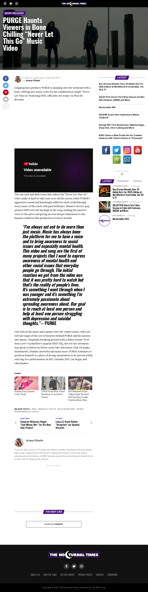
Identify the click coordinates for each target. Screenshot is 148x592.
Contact (100, 574)
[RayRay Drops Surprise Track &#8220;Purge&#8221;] (26, 383)
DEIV (35, 409)
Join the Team (50, 574)
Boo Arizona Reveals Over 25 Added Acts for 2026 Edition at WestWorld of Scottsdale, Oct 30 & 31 (121, 87)
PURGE (81, 409)
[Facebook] (106, 150)
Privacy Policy (85, 574)
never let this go (47, 409)
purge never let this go (27, 412)
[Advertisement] (53, 487)
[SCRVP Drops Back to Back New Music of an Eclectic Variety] (53, 383)
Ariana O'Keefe (33, 80)
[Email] (127, 159)
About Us (35, 574)
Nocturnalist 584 (107, 107)
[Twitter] (116, 150)
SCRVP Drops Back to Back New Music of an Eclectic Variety (53, 394)
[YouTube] (137, 150)
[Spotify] (116, 159)
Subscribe (112, 574)
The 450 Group (67, 574)
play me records (67, 409)
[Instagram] (127, 150)
